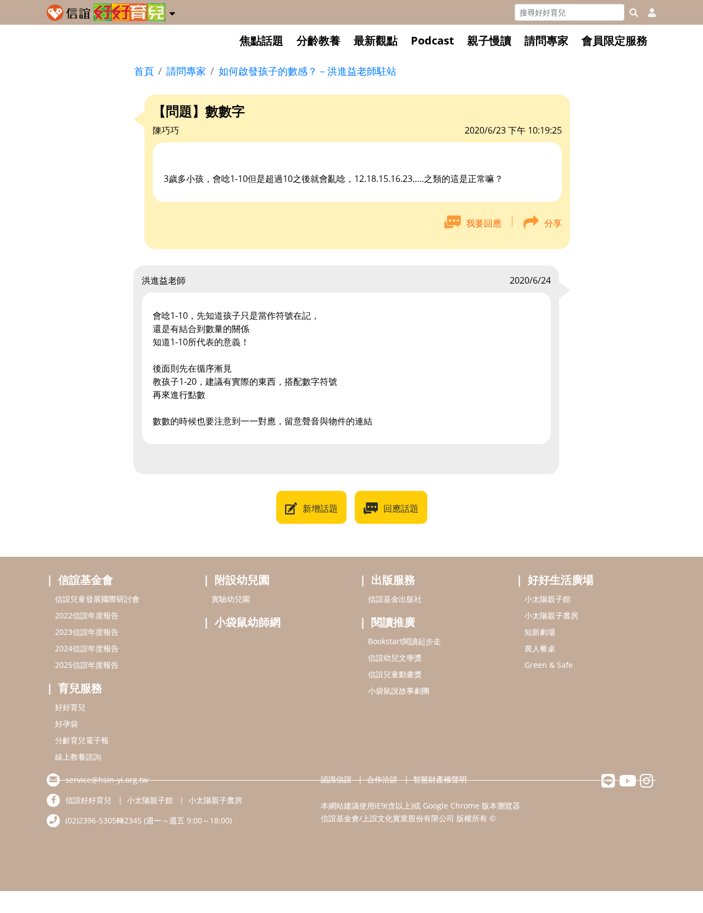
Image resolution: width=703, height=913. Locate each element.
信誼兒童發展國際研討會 (97, 599)
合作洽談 (382, 779)
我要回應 (483, 223)
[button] (172, 11)
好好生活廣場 (561, 579)
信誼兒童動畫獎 (395, 674)
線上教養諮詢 (78, 756)
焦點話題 (261, 40)
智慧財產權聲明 (440, 779)
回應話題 (401, 508)
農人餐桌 (540, 648)
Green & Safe (549, 665)
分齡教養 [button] (319, 40)
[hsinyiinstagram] (646, 783)
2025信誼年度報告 (87, 665)
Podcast (432, 40)
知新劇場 (540, 632)
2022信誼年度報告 (87, 615)
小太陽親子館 (548, 599)
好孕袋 (66, 723)
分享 (553, 223)
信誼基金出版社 (395, 599)
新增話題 (320, 508)
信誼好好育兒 (88, 800)
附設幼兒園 (242, 579)
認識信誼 (336, 779)
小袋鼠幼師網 (248, 622)
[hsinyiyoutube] (627, 783)
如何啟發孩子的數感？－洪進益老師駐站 (308, 71)
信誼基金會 (85, 579)
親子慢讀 (489, 40)
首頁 (144, 71)
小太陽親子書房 (551, 615)
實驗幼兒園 (230, 599)
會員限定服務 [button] (615, 40)
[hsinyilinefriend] (608, 783)
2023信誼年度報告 (87, 632)
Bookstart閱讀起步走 (404, 641)
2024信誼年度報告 (87, 648)
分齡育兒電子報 (82, 740)
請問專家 (546, 40)
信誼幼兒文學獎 (395, 657)
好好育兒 (70, 707)
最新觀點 (376, 40)
